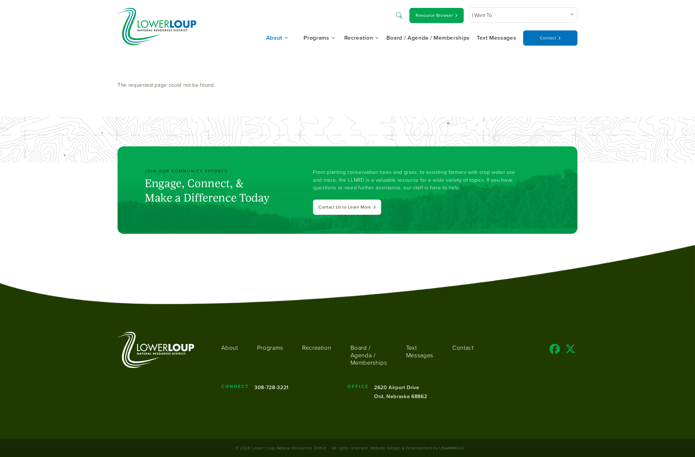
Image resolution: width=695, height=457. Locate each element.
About (274, 38)
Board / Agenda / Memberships (428, 38)
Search (399, 14)
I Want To (482, 14)
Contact (548, 38)
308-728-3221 (271, 387)
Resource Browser (434, 15)
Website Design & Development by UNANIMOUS (417, 448)
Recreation (358, 38)
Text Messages (496, 38)
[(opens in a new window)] (554, 350)
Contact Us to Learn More (344, 207)
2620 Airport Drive (396, 387)
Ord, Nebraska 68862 (400, 396)
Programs (316, 38)
